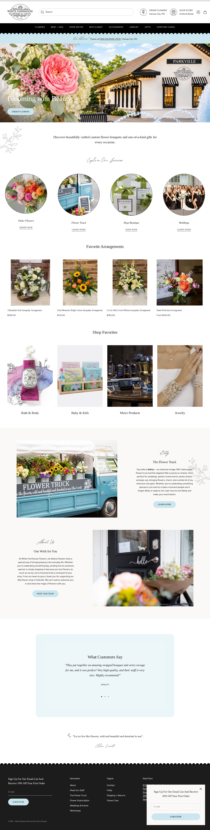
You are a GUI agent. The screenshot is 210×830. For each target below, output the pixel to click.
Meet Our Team (45, 594)
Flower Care (113, 800)
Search (46, 12)
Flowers (40, 27)
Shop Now (131, 229)
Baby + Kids (57, 27)
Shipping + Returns (116, 795)
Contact (111, 785)
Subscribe (176, 817)
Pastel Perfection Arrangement (169, 310)
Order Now (26, 227)
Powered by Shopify (40, 821)
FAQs (109, 790)
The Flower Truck (78, 795)
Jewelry (134, 27)
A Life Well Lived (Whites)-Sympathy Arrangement (128, 310)
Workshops (75, 810)
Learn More (79, 229)
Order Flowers (20, 112)
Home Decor (76, 27)
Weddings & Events (79, 805)
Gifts (148, 27)
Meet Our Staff (77, 790)
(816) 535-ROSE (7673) (110, 39)
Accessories (116, 27)
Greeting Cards (166, 27)
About (73, 785)
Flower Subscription (79, 800)
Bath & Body (96, 27)
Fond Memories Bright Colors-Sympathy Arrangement (80, 310)
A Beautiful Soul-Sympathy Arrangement (24, 310)
